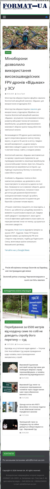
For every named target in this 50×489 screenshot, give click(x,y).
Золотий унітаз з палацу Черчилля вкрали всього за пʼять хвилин (24, 278)
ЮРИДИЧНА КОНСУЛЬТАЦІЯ (13, 322)
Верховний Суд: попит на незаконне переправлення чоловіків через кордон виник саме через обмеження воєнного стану (32, 390)
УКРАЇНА (8, 52)
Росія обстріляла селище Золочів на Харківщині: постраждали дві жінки (26, 269)
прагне (22, 230)
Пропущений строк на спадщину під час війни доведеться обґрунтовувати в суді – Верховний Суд (31, 425)
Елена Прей (21, 94)
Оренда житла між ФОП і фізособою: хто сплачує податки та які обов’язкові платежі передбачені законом (32, 408)
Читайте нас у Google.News (17, 250)
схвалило (33, 109)
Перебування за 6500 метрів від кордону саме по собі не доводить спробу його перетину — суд (24, 333)
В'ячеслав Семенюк (23, 344)
